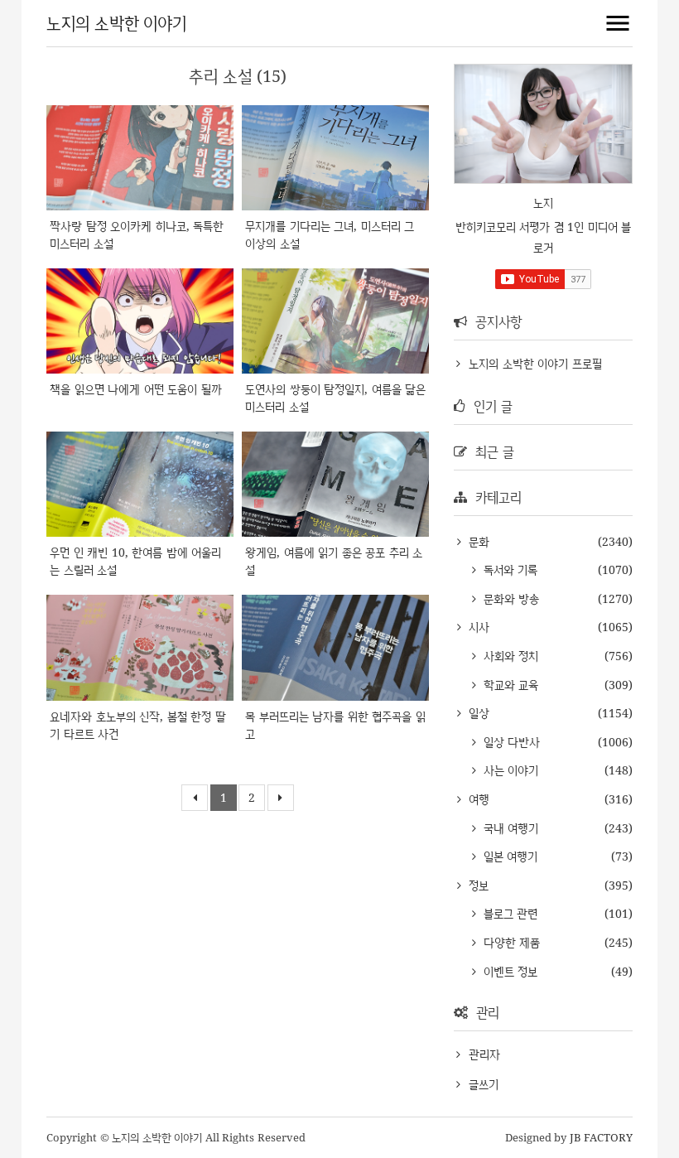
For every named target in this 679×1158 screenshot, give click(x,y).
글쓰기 (483, 1084)
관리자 (484, 1054)
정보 (477, 885)
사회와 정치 (508, 655)
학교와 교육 (508, 684)
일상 (477, 713)
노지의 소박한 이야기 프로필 (535, 363)
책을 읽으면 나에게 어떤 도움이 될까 (136, 389)
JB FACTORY (601, 1137)
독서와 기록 (508, 569)
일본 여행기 (508, 856)
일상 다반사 (509, 742)
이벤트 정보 (508, 971)
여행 (477, 799)
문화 (477, 541)
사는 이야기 (508, 770)
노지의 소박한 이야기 (116, 23)
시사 (477, 626)
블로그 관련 (508, 913)
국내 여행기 (508, 828)
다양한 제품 (509, 942)
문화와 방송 (509, 598)
